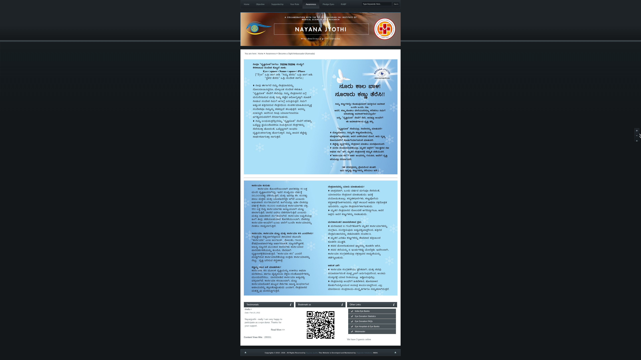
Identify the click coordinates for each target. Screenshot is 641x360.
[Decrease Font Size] (636, 136)
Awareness (271, 53)
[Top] (245, 353)
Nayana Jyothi (312, 353)
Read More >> (278, 329)
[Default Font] (636, 141)
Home (260, 53)
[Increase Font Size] (636, 131)
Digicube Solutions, (365, 353)
